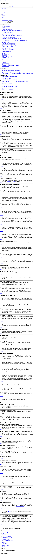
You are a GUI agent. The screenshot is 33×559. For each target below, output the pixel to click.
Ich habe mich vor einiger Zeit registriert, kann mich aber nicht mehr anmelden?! (12, 30)
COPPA (13, 117)
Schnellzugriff (4, 8)
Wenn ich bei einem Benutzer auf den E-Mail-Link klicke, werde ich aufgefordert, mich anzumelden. (15, 40)
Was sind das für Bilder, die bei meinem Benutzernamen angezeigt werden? (11, 38)
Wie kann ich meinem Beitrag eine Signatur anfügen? (8, 44)
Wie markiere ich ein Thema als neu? (6, 51)
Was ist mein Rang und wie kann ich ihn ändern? (8, 39)
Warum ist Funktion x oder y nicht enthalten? (7, 89)
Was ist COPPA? (4, 27)
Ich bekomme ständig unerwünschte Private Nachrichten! (9, 69)
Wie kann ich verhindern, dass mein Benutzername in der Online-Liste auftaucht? (12, 35)
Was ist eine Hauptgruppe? (5, 66)
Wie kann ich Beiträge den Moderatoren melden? (8, 49)
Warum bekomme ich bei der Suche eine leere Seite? (8, 77)
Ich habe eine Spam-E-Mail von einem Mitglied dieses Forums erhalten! (11, 70)
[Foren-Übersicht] (4, 0)
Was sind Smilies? (4, 55)
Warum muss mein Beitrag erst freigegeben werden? (8, 50)
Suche (3, 17)
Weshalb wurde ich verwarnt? (5, 48)
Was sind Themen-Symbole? (5, 59)
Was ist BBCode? (4, 53)
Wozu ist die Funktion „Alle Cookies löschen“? (8, 32)
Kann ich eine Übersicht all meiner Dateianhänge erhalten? (9, 86)
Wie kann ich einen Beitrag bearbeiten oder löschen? (8, 43)
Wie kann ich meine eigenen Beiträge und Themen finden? (9, 79)
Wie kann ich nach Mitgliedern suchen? (7, 78)
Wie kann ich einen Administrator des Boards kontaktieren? (9, 90)
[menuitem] (6, 10)
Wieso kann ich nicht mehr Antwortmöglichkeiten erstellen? (9, 45)
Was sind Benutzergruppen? (5, 63)
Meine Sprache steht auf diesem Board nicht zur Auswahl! (9, 37)
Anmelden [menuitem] (3, 15)
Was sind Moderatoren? (5, 62)
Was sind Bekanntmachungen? (6, 57)
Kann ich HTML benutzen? (5, 54)
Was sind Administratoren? (5, 61)
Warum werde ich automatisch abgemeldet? (7, 31)
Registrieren (3, 18)
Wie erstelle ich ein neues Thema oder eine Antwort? (8, 42)
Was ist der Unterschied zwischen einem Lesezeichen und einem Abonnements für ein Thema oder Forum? (15, 81)
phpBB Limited (8, 181)
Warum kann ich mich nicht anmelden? (7, 29)
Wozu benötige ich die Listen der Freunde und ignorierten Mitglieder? (11, 72)
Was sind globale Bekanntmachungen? (7, 56)
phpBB (4, 550)
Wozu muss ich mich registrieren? (6, 26)
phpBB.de (14, 181)
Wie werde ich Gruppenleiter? (6, 64)
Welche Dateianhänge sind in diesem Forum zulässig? (9, 85)
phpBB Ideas (9, 511)
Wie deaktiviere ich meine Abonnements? (7, 83)
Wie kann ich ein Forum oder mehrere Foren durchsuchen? (9, 76)
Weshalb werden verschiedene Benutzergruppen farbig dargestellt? (10, 65)
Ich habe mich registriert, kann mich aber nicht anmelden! (9, 28)
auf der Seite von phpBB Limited (20, 506)
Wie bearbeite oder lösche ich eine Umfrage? (7, 46)
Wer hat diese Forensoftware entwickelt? (7, 88)
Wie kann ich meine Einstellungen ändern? (7, 34)
